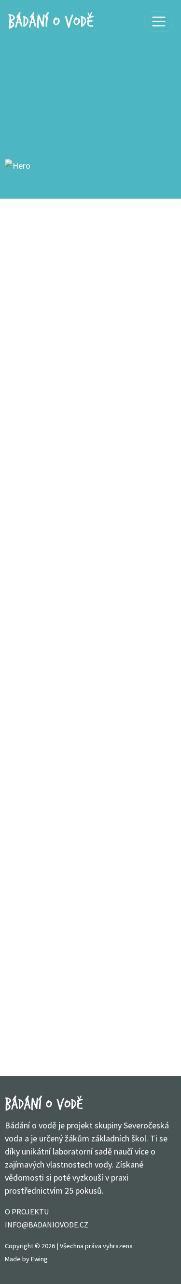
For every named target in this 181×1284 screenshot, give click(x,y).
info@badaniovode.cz (46, 1224)
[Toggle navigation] (158, 21)
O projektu (27, 1211)
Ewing (39, 1259)
